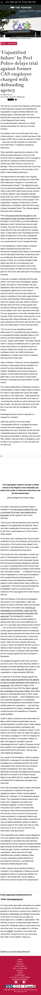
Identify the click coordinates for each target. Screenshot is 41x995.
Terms (20, 973)
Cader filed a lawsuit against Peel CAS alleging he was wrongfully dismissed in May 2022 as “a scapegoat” (19, 682)
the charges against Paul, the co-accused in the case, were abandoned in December (19, 512)
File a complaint (20, 968)
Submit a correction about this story (15, 951)
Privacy (20, 970)
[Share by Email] (16, 99)
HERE (10, 931)
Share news (20, 966)
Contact (20, 964)
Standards (20, 975)
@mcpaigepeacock (15, 899)
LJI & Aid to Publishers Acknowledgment (20, 978)
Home (20, 959)
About (20, 961)
